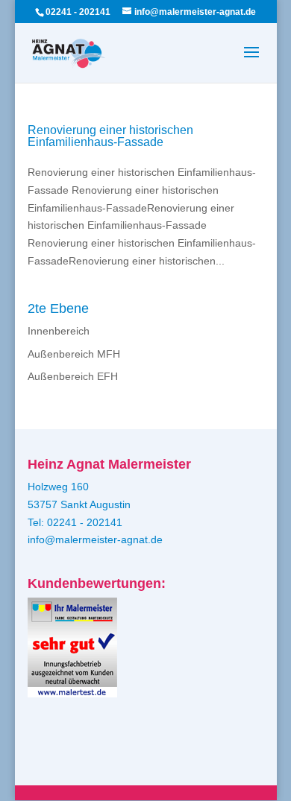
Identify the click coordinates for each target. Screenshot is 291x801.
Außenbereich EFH (73, 376)
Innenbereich (59, 331)
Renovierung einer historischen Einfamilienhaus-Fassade (110, 136)
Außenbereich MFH (74, 354)
